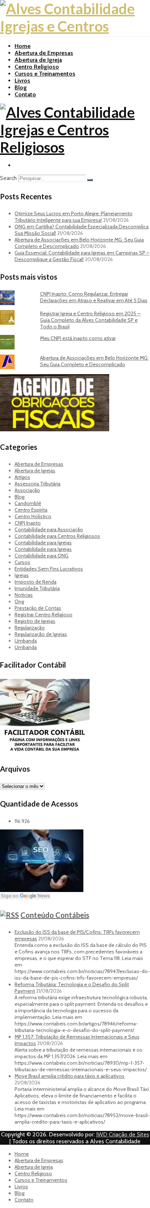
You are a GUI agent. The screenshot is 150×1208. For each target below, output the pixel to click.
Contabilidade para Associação (49, 529)
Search (8, 178)
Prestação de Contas (38, 608)
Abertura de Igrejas (35, 470)
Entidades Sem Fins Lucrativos (49, 568)
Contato (25, 94)
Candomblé (28, 503)
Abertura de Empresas (44, 52)
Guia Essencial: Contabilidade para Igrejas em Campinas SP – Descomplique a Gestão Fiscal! (82, 256)
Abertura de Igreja (38, 59)
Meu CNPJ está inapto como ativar (78, 338)
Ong (19, 601)
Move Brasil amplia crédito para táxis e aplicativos (70, 1076)
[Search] (90, 180)
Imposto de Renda (35, 582)
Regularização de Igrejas (41, 634)
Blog (21, 87)
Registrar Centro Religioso (43, 614)
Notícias (24, 595)
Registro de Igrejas (35, 621)
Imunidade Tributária (37, 588)
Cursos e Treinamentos (45, 73)
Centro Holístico (33, 516)
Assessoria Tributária (37, 483)
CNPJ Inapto (28, 523)
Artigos (22, 477)
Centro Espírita (31, 510)
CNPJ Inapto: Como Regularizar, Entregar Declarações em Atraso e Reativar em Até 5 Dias (93, 297)
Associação (27, 490)
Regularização (30, 627)
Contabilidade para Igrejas (43, 542)
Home (23, 46)
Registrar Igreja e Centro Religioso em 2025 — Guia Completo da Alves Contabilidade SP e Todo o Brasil (90, 320)
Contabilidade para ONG (41, 555)
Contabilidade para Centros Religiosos (57, 536)
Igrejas (22, 575)
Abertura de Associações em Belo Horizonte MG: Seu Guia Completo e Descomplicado (94, 361)
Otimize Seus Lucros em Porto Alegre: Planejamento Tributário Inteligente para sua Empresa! (74, 216)
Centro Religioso (37, 66)
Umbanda (26, 640)
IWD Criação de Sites (122, 1134)
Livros (22, 80)
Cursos (22, 562)
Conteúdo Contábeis (54, 915)
